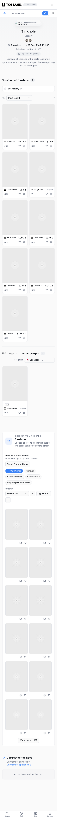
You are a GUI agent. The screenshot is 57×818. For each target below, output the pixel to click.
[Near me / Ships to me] (6, 13)
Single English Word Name (18, 483)
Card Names (15, 471)
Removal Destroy (14, 477)
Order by (9, 489)
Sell (21, 816)
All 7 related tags (19, 464)
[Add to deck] (24, 146)
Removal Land (33, 477)
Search (7, 816)
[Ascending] (32, 493)
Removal (30, 471)
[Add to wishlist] (20, 146)
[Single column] (8, 500)
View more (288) (28, 740)
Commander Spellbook (18, 764)
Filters (45, 493)
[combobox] (19, 98)
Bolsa (36, 816)
